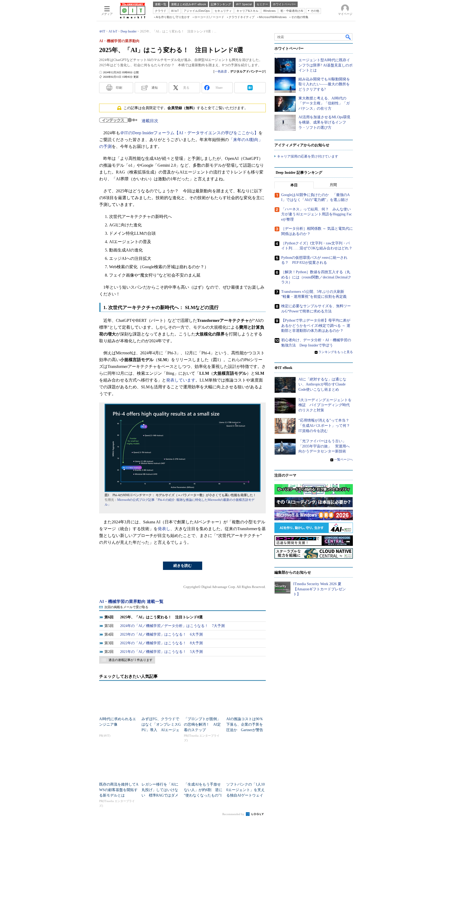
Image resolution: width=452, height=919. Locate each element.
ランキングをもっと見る (335, 352)
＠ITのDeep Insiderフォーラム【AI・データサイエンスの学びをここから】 (189, 133)
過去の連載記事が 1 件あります (130, 660)
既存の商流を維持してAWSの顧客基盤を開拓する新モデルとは (118, 789)
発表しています (180, 380)
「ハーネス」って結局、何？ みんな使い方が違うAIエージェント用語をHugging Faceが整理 (316, 214)
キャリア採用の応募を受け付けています (307, 156)
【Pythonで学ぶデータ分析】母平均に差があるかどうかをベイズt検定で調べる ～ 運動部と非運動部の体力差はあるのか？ (315, 325)
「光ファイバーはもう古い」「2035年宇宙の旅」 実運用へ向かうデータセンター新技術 (324, 446)
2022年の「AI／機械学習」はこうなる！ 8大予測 (161, 643)
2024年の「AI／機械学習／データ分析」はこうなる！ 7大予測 (172, 626)
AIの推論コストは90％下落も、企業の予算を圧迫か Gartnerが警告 (244, 724)
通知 (154, 87)
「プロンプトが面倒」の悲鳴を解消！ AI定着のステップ (202, 724)
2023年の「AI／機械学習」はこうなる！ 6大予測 (161, 634)
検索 (348, 37)
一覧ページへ (343, 459)
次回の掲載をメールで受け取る (126, 607)
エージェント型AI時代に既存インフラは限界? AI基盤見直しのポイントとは (325, 65)
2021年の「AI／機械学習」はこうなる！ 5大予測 (161, 652)
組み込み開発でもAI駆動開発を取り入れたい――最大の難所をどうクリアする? (324, 84)
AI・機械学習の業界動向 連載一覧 (131, 601)
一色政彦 (220, 71)
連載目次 (150, 121)
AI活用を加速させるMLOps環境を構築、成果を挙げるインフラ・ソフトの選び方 (324, 122)
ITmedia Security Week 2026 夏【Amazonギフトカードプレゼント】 (319, 589)
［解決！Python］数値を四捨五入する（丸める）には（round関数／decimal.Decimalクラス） (316, 277)
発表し (164, 528)
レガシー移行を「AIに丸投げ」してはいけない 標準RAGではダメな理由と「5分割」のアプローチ (161, 795)
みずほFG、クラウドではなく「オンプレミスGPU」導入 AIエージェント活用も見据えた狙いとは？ (161, 730)
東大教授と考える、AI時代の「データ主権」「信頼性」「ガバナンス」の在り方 (324, 103)
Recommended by (233, 814)
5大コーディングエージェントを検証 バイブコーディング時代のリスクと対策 (325, 405)
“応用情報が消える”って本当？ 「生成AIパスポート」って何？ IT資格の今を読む (326, 425)
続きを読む (182, 566)
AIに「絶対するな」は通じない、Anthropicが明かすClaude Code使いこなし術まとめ (322, 384)
